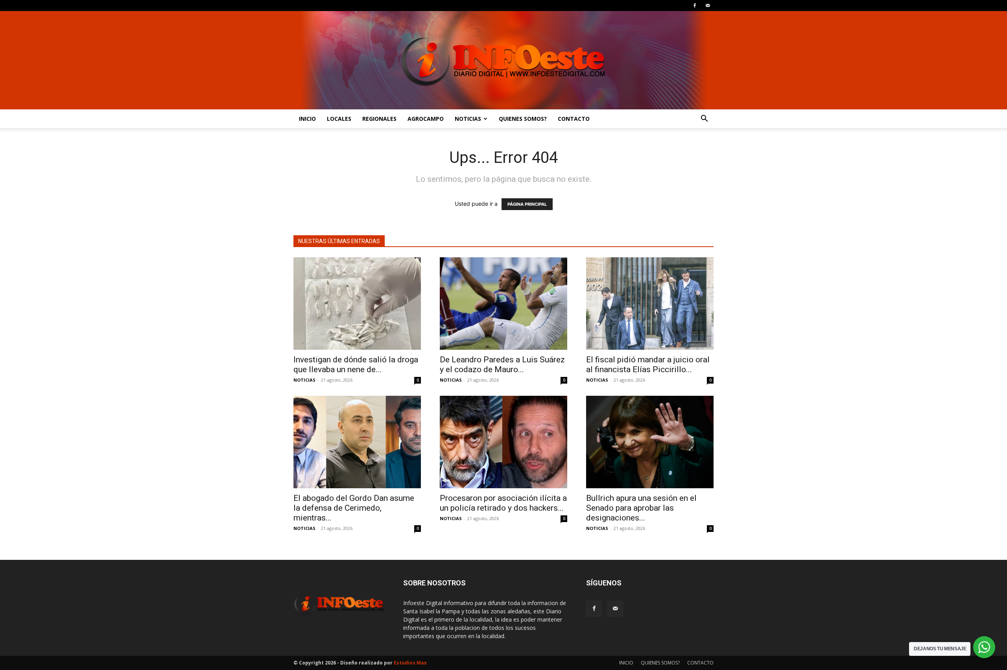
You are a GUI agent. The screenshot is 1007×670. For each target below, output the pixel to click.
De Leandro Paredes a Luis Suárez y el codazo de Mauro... (502, 364)
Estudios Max (410, 662)
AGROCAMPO (426, 118)
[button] (704, 119)
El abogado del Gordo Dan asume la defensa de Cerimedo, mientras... (353, 507)
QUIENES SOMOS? (523, 118)
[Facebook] (695, 5)
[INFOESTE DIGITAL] (503, 60)
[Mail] (708, 5)
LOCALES (339, 118)
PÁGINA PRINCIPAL (527, 204)
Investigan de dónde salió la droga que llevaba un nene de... (355, 364)
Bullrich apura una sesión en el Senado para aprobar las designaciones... (641, 507)
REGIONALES (379, 118)
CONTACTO (574, 118)
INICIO (307, 118)
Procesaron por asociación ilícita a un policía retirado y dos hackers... (503, 503)
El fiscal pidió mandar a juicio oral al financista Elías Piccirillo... (648, 364)
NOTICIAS (468, 118)
